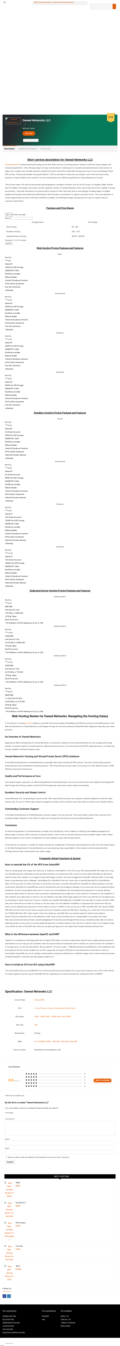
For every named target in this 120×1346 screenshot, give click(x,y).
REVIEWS (45, 1316)
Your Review (10, 1119)
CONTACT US (66, 1319)
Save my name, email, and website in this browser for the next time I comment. (38, 1157)
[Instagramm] (9, 1296)
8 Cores (57, 1008)
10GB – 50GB (39, 1017)
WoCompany (21, 1223)
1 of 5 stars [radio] (16, 1112)
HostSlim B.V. (21, 1203)
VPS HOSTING (8, 1329)
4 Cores (50, 1008)
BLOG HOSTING (8, 1319)
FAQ (43, 1319)
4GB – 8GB (60, 1042)
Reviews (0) (45, 149)
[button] (60, 3)
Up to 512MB (39, 1042)
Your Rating (9, 1113)
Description (9, 149)
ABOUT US (65, 1316)
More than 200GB (64, 1017)
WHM (42, 1000)
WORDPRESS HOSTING (11, 1323)
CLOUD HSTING (8, 1326)
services (28, 723)
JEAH (18, 1266)
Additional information (28, 149)
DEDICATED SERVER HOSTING (14, 1333)
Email (7, 1148)
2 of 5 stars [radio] (17, 1112)
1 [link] (8, 243)
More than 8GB (71, 1042)
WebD (18, 1183)
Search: (8, 218)
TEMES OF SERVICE (68, 1323)
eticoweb (19, 1246)
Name (7, 1139)
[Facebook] (4, 1296)
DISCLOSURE (65, 1326)
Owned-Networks (11, 165)
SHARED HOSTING (9, 1316)
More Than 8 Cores (68, 1008)
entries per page (18, 215)
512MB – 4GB (50, 1042)
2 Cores (43, 1008)
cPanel (36, 1000)
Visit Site (29, 133)
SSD (36, 1025)
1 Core (36, 1008)
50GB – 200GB (50, 1017)
